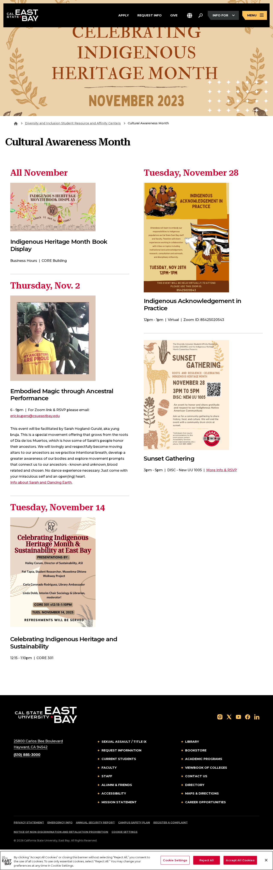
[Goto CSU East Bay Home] (16, 123)
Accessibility (114, 793)
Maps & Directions (202, 793)
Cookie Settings (124, 832)
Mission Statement (119, 802)
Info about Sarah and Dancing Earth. (41, 482)
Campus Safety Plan (134, 822)
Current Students (119, 759)
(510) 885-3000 (27, 755)
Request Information (121, 750)
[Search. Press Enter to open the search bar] (200, 15)
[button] (189, 15)
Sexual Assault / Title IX (124, 742)
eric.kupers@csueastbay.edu (35, 416)
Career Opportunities (205, 802)
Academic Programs (203, 759)
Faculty (109, 768)
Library (192, 742)
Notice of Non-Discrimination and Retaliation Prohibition (61, 832)
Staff (107, 776)
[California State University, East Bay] (46, 715)
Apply (123, 15)
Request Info (149, 15)
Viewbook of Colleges (206, 768)
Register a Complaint (170, 822)
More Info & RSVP (221, 470)
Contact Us (196, 776)
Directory (194, 785)
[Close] (266, 860)
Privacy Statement (29, 822)
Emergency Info (60, 822)
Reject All (206, 860)
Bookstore (195, 750)
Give (173, 15)
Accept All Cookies (240, 860)
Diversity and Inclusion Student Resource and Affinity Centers (73, 123)
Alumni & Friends (117, 785)
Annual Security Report (95, 822)
